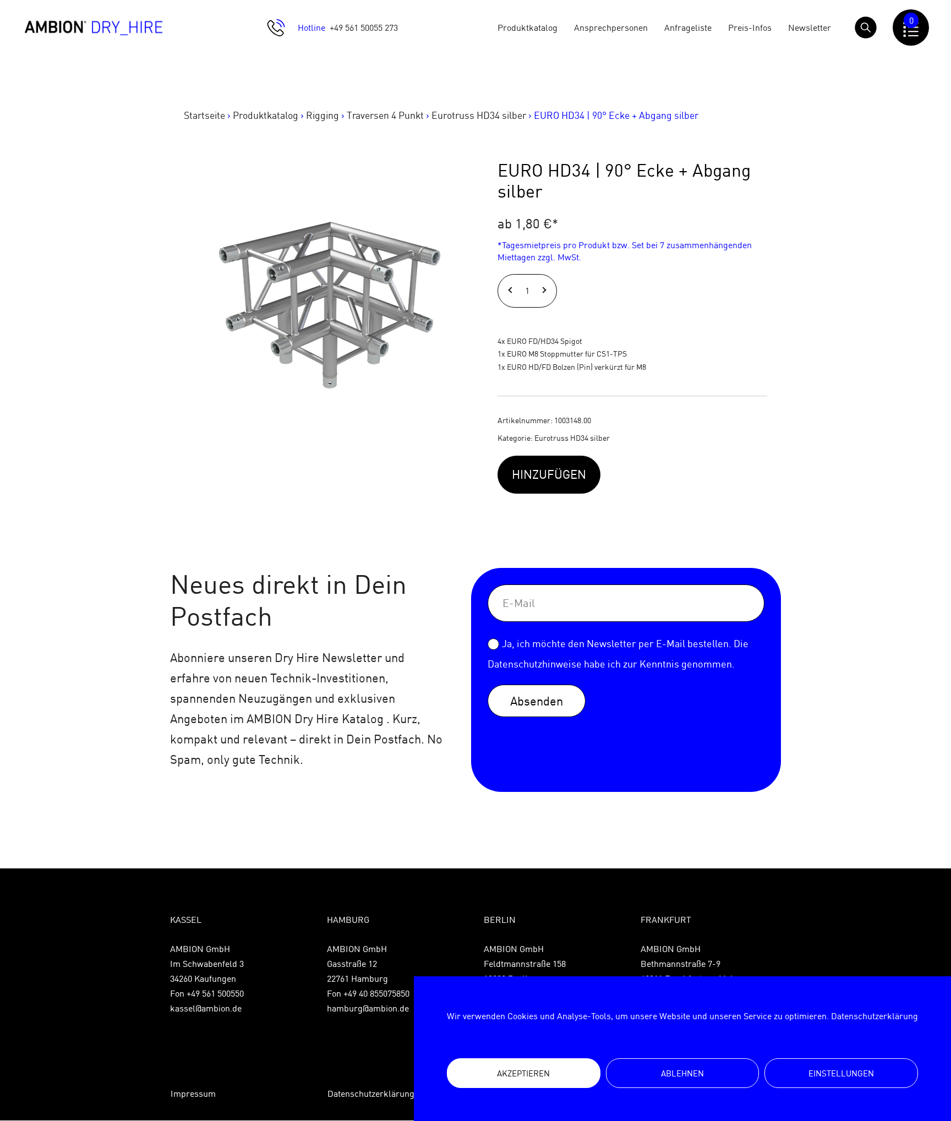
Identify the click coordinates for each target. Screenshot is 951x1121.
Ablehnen (682, 1073)
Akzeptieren (523, 1073)
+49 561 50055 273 (364, 27)
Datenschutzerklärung (874, 1015)
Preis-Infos (750, 27)
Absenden (536, 700)
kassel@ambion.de (206, 1008)
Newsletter (809, 27)
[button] (512, 291)
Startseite (204, 115)
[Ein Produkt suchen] (865, 27)
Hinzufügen (549, 474)
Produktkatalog (528, 27)
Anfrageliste (688, 27)
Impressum (193, 1093)
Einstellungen (841, 1073)
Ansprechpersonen (611, 27)
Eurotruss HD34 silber (478, 115)
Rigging (322, 115)
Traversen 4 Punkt (385, 115)
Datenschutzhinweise (535, 664)
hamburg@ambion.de (368, 1008)
